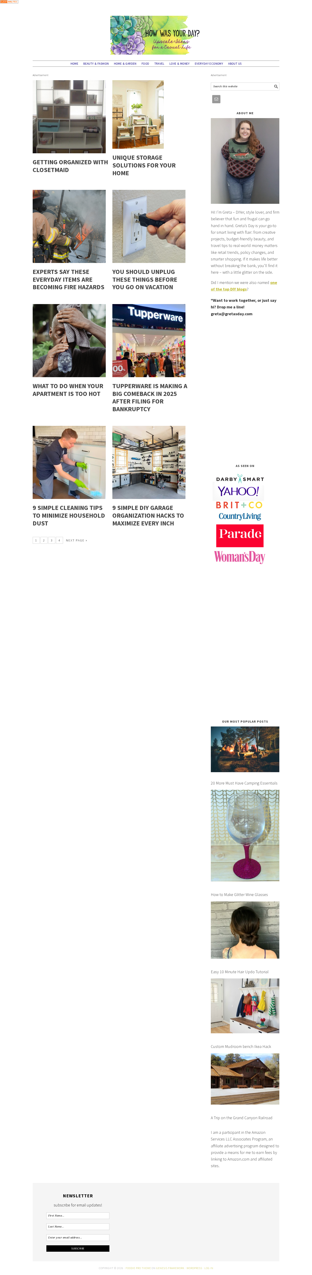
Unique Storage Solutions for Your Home (144, 165)
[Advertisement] (245, 390)
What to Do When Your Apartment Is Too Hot (68, 390)
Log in (208, 1268)
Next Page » (76, 540)
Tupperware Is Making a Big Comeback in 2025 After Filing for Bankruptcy (149, 397)
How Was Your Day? (156, 33)
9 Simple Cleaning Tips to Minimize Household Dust (69, 515)
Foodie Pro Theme (138, 1268)
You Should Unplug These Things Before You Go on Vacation (144, 279)
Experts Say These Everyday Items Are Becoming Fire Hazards (68, 279)
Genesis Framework (170, 1268)
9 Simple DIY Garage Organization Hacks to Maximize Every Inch (148, 515)
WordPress (194, 1268)
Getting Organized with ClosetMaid (70, 166)
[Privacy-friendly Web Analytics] (9, 6)
